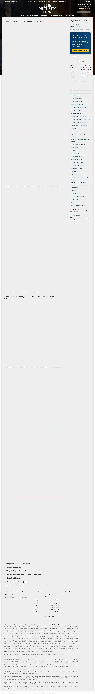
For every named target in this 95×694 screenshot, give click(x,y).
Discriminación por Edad (77, 156)
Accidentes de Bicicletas (77, 98)
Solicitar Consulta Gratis (80, 50)
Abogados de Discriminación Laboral (35, 515)
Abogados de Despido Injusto (57, 516)
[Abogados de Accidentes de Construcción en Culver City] (35, 310)
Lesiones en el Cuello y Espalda (79, 116)
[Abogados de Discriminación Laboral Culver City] (35, 509)
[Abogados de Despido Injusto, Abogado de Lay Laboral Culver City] (57, 509)
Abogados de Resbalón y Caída (14, 262)
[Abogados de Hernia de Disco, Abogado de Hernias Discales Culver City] (35, 196)
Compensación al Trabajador (78, 165)
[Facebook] (85, 1)
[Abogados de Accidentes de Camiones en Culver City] (14, 34)
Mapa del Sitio (74, 624)
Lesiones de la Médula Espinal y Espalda (81, 119)
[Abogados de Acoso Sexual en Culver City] (57, 439)
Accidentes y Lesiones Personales (79, 174)
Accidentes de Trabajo (77, 147)
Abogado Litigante (76, 193)
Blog (73, 202)
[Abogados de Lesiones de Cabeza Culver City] (14, 141)
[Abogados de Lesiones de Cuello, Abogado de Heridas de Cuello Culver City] (57, 141)
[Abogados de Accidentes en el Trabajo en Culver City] (14, 310)
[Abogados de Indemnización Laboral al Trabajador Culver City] (57, 379)
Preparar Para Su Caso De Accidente (35, 263)
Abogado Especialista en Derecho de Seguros (35, 445)
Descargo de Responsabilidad (79, 205)
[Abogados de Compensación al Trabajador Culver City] (35, 379)
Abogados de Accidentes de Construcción (36, 321)
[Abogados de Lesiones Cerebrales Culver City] (35, 141)
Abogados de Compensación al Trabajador (57, 321)
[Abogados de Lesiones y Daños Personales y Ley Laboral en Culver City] (57, 253)
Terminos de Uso (56, 624)
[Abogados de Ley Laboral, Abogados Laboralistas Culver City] (14, 379)
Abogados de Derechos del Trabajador (14, 451)
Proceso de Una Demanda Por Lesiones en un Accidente (78, 183)
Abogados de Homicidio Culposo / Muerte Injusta (57, 99)
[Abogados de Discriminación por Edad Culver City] (14, 509)
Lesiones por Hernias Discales (79, 122)
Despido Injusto (75, 153)
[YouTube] (90, 1)
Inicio (72, 89)
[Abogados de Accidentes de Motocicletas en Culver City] (35, 89)
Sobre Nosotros (75, 199)
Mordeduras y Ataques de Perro (79, 125)
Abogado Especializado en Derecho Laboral (36, 390)
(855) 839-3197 (44, 1)
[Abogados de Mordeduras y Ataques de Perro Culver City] (57, 196)
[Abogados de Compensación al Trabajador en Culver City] (57, 310)
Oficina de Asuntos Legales (78, 196)
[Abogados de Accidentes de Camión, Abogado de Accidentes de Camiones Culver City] (14, 89)
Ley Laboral (73, 131)
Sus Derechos (75, 187)
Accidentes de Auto (76, 95)
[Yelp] (88, 1)
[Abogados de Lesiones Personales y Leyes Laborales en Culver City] (35, 253)
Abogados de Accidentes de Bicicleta (57, 45)
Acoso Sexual (75, 150)
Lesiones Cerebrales (76, 113)
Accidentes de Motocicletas (78, 104)
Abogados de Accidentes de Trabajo (14, 321)
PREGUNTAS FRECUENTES (11, 1)
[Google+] (86, 1)
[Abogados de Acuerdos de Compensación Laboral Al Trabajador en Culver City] (35, 438)
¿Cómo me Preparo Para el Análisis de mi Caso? (80, 178)
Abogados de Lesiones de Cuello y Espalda (57, 151)
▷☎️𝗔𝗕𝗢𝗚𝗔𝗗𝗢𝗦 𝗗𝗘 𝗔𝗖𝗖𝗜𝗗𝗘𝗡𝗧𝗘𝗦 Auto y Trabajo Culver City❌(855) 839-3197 (47, 9)
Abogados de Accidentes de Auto (36, 45)
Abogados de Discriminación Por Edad (14, 515)
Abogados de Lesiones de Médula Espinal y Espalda (14, 206)
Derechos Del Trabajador (78, 162)
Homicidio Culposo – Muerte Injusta (80, 107)
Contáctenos (74, 190)
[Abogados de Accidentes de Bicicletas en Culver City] (57, 34)
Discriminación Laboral (77, 159)
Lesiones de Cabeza (76, 110)
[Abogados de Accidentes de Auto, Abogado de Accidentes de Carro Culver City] (35, 34)
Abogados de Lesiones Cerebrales (35, 151)
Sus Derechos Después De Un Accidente (57, 263)
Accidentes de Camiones (77, 101)
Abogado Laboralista (14, 389)
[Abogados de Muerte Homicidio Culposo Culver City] (57, 89)
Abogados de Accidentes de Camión (14, 99)
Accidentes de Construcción (78, 144)
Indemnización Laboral (77, 168)
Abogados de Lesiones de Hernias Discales (35, 206)
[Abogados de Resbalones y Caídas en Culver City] (14, 253)
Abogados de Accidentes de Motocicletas (36, 99)
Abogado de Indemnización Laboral (57, 390)
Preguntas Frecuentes (76, 171)
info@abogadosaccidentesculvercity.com (58, 1)
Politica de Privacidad (65, 624)
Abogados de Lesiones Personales (14, 45)
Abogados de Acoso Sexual (57, 446)
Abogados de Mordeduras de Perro (57, 206)
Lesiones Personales (75, 92)
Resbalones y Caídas (76, 128)
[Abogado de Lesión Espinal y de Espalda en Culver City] (14, 196)
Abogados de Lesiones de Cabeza (14, 151)
